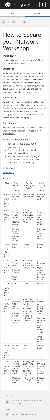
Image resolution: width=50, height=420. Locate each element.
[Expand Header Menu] (42, 4)
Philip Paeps (20, 63)
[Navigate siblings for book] (8, 21)
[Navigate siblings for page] (19, 21)
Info (12, 13)
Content (37, 13)
